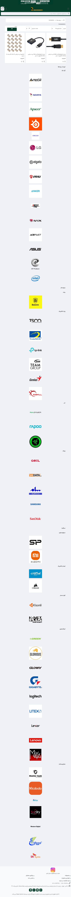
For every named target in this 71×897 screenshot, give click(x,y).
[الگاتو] (35, 162)
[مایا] (35, 755)
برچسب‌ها (59, 20)
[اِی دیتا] (35, 95)
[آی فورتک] (35, 80)
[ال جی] (35, 147)
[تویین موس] (35, 335)
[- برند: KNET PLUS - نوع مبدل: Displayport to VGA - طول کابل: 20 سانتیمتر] (35, 43)
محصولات (67, 875)
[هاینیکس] (35, 855)
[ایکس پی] (35, 264)
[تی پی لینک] (35, 350)
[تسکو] (35, 321)
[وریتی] (35, 812)
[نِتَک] (35, 800)
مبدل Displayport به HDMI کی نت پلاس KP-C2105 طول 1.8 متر (57, 55)
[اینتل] (35, 278)
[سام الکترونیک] (35, 489)
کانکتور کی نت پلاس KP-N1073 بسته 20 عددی (15, 55)
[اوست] (35, 205)
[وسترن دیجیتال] (35, 826)
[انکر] (35, 191)
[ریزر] (35, 441)
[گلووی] (35, 667)
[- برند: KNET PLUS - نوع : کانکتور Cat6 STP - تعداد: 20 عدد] (15, 43)
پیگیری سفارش (29, 875)
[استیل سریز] (35, 124)
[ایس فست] (35, 235)
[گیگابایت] (35, 682)
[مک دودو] (35, 788)
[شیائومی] (35, 557)
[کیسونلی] (35, 605)
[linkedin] (30, 890)
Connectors (51, 20)
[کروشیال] (35, 574)
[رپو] (35, 427)
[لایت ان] (35, 711)
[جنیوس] (35, 379)
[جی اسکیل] (35, 393)
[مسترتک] (35, 773)
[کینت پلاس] (35, 619)
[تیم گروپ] (35, 364)
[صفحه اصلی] (64, 20)
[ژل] (35, 460)
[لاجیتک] (35, 696)
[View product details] (65, 61)
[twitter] (34, 890)
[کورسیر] (35, 586)
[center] (68, 13)
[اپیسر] (35, 109)
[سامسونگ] (35, 504)
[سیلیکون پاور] (35, 542)
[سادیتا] (35, 475)
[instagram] (41, 890)
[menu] (68, 9)
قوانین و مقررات (65, 878)
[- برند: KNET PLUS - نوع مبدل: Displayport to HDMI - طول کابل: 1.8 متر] (56, 43)
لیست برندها (61, 67)
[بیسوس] (35, 302)
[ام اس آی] (35, 176)
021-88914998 (55, 883)
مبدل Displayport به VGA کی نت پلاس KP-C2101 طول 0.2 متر (36, 55)
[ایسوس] (35, 249)
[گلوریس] (35, 653)
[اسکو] (35, 135)
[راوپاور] (35, 412)
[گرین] (35, 638)
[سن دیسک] (35, 518)
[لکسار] (35, 725)
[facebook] (37, 890)
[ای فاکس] (35, 220)
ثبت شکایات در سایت (64, 881)
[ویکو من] (35, 841)
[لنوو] (35, 740)
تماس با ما (30, 878)
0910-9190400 (64, 883)
